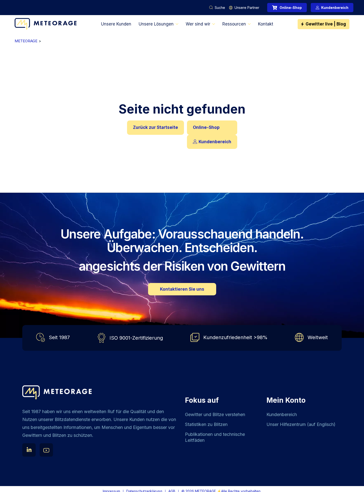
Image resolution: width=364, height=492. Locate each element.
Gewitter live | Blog (326, 24)
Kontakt (265, 24)
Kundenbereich (334, 7)
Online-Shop (291, 7)
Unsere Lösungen (156, 24)
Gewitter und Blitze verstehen (215, 414)
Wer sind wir (198, 24)
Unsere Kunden (116, 24)
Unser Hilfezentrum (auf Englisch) (301, 424)
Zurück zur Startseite (155, 127)
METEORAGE (26, 41)
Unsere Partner (246, 7)
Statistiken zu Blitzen (206, 424)
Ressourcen (234, 24)
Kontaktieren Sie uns (182, 289)
